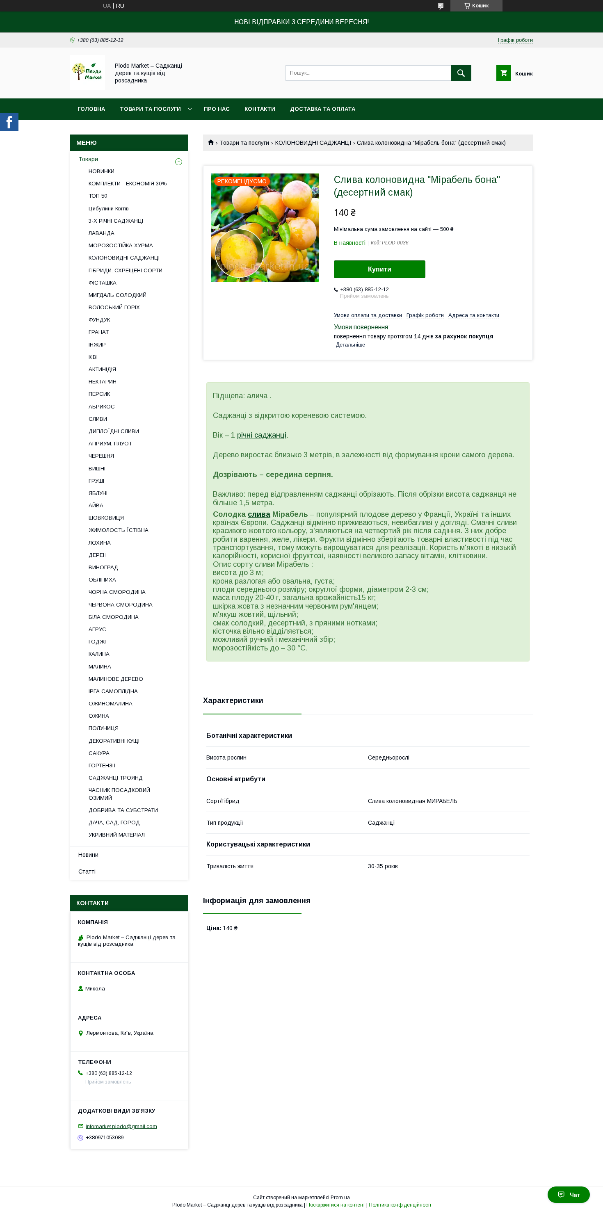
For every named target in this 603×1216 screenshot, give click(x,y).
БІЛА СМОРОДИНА (114, 617)
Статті (87, 871)
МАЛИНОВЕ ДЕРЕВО (116, 679)
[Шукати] (461, 73)
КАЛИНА (99, 654)
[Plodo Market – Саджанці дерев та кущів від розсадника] (87, 87)
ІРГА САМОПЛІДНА (113, 691)
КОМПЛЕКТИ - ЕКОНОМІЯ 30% (128, 183)
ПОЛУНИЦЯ (104, 728)
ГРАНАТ (99, 332)
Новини (88, 854)
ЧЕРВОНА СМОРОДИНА (121, 605)
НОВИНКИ (101, 171)
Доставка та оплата (322, 109)
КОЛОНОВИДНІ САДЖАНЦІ (313, 142)
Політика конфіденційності (400, 1205)
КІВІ (93, 357)
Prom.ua (340, 1197)
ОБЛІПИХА (102, 580)
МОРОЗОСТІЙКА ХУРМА (121, 245)
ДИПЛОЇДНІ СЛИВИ (114, 431)
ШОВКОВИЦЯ (106, 518)
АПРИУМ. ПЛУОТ (110, 443)
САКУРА (99, 753)
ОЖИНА (99, 716)
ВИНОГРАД (103, 567)
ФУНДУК (99, 320)
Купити (379, 269)
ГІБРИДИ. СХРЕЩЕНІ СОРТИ (125, 270)
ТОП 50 (98, 196)
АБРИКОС (102, 407)
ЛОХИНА (100, 543)
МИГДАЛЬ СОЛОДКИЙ (117, 295)
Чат (575, 1194)
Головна (91, 109)
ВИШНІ (97, 468)
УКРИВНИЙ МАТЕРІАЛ (117, 835)
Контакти (259, 109)
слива (259, 514)
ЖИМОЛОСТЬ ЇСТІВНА (118, 530)
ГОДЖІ (97, 642)
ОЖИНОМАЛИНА (110, 703)
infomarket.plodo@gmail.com (121, 1126)
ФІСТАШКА (102, 283)
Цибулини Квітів (109, 208)
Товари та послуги (150, 109)
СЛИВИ (98, 419)
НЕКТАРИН (102, 382)
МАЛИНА (100, 667)
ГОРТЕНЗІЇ (102, 765)
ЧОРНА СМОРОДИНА (117, 592)
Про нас (217, 109)
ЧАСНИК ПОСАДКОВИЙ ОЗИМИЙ (119, 794)
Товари (88, 159)
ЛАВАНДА (101, 233)
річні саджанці (261, 435)
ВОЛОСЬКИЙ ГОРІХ (114, 307)
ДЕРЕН (98, 555)
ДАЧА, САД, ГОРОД (114, 822)
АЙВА (96, 505)
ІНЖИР (97, 345)
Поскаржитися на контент (335, 1205)
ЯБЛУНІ (98, 493)
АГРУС (97, 629)
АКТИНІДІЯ (102, 369)
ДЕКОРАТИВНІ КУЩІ (114, 741)
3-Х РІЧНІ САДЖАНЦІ (116, 221)
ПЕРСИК (99, 394)
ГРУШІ (96, 481)
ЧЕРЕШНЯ (101, 456)
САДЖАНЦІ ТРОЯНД (116, 778)
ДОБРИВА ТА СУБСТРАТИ (123, 810)
